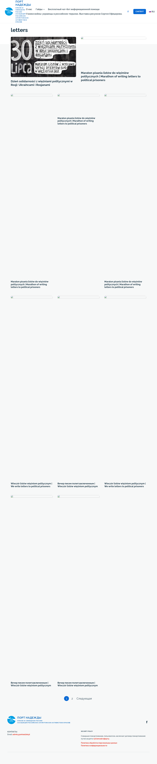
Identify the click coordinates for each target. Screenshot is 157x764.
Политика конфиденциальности (94, 746)
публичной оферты (101, 739)
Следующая (85, 698)
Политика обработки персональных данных (99, 743)
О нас (29, 9)
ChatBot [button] (140, 12)
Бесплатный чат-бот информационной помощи (73, 9)
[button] (44, 9)
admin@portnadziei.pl (21, 734)
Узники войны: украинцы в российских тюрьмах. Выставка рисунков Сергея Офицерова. (74, 14)
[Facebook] (128, 11)
